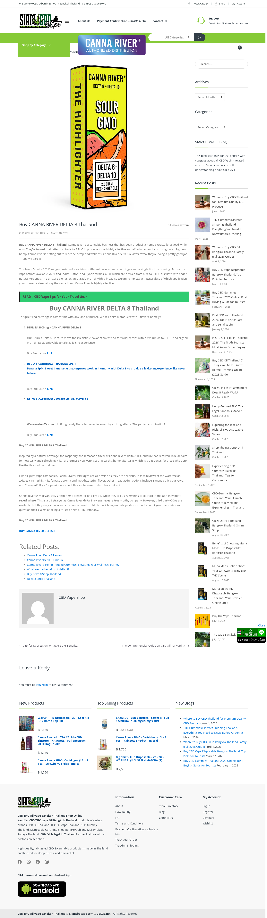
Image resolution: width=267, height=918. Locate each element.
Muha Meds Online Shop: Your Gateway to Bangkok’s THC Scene (229, 570)
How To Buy (122, 812)
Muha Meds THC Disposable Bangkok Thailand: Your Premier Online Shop (227, 596)
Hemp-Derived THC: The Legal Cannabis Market (227, 408)
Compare (208, 818)
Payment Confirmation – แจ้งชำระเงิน (121, 21)
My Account (238, 3)
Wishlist (208, 823)
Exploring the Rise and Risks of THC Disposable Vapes (227, 429)
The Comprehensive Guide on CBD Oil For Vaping (155, 645)
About (119, 806)
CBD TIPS (39, 233)
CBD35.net (103, 913)
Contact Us (159, 21)
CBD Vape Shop (71, 597)
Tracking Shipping (127, 845)
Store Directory (168, 806)
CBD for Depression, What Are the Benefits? (48, 645)
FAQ (118, 818)
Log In (206, 806)
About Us (84, 21)
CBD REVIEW (26, 233)
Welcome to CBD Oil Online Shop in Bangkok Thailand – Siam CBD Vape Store (62, 3)
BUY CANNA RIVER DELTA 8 (37, 531)
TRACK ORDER (200, 3)
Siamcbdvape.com (81, 913)
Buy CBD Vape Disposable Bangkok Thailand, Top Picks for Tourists (228, 274)
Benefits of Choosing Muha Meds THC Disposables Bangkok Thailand (229, 548)
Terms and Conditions (129, 823)
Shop (222, 3)
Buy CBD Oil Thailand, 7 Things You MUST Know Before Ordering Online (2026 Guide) (227, 367)
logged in (42, 685)
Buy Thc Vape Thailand (227, 616)
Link (50, 353)
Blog (161, 812)
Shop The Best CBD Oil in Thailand (228, 450)
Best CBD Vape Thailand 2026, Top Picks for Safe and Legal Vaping (227, 319)
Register (208, 812)
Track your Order (126, 839)
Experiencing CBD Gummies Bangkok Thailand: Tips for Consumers (224, 473)
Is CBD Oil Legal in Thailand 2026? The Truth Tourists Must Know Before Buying (230, 342)
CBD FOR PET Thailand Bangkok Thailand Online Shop (228, 525)
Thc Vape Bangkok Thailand (230, 634)
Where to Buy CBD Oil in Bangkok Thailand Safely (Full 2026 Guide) (228, 251)
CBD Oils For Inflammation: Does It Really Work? (229, 390)
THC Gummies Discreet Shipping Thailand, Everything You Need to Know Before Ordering (227, 227)
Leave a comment (180, 225)
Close (261, 625)
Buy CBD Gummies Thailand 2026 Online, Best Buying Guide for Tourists (229, 297)
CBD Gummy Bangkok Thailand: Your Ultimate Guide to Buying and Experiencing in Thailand (228, 500)
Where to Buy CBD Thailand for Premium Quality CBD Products (230, 201)
